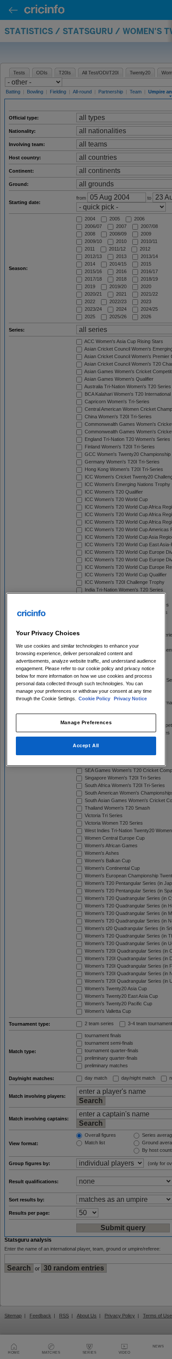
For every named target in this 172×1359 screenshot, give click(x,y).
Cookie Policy (95, 698)
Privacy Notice (130, 698)
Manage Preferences (86, 722)
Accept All (86, 745)
